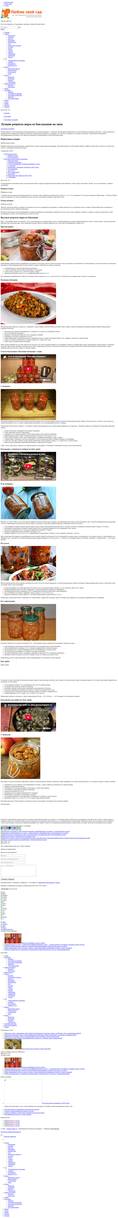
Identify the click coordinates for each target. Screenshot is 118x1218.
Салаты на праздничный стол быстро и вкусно (19, 1111)
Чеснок (10, 57)
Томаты (10, 52)
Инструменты (8, 972)
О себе (6, 5)
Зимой (6, 103)
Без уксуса (11, 170)
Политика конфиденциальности (11, 1132)
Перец (10, 49)
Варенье (10, 92)
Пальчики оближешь (14, 162)
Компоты (11, 97)
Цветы (6, 67)
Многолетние (12, 70)
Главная (6, 32)
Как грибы (11, 174)
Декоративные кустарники (16, 60)
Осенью (6, 107)
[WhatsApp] (17, 828)
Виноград (11, 77)
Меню (3, 29)
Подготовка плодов (10, 154)
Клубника (11, 78)
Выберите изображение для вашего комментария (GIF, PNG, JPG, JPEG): (24, 885)
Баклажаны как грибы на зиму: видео (20, 175)
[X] (9, 828)
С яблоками (11, 177)
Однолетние (12, 72)
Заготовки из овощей (14, 93)
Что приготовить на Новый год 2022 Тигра (56, 1103)
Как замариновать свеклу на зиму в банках (17, 1114)
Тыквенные (11, 54)
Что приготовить (13, 98)
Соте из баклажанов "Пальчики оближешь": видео (24, 164)
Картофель (11, 40)
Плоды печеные (13, 157)
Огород (6, 34)
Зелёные (10, 37)
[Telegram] (20, 828)
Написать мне (8, 2)
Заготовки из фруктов (15, 95)
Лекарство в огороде (14, 45)
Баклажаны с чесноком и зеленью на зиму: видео (23, 167)
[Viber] (15, 828)
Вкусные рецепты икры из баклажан (16, 159)
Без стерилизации (13, 172)
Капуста (10, 39)
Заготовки (7, 90)
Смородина (11, 82)
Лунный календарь (7, 929)
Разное (6, 100)
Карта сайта (8, 4)
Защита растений (9, 83)
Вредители (11, 87)
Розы (9, 73)
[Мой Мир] (7, 828)
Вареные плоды (13, 155)
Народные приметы (10, 1025)
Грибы (6, 88)
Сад (5, 59)
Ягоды (6, 75)
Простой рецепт (13, 160)
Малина (10, 80)
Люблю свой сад (12, 1129)
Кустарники (12, 64)
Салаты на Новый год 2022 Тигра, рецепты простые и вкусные (24, 1113)
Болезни (10, 85)
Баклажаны (11, 35)
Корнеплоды (12, 42)
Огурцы (10, 47)
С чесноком (11, 165)
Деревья (10, 62)
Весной (6, 105)
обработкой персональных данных (49, 882)
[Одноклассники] (4, 828)
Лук (9, 44)
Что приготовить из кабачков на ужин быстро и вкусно (21, 1109)
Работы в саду (12, 65)
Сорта (6, 102)
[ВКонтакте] (2, 828)
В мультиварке (12, 169)
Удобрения (11, 55)
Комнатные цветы (14, 69)
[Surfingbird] (12, 828)
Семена (10, 50)
